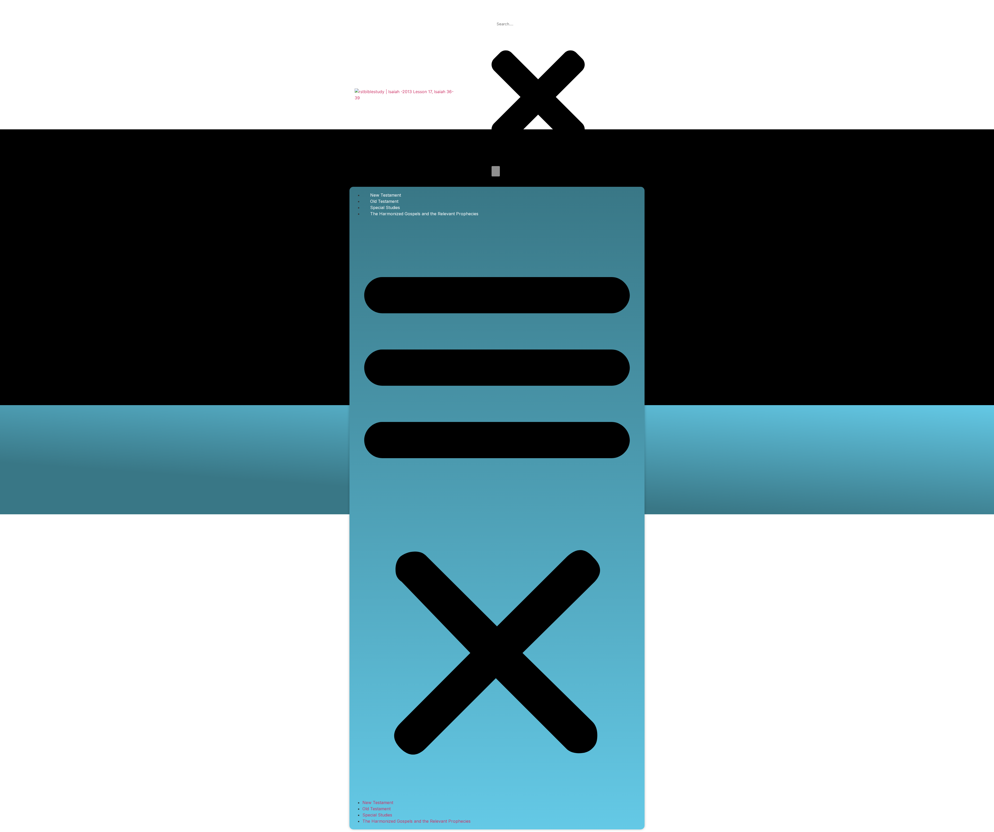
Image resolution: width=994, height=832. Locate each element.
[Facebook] (599, 93)
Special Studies (385, 207)
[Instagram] (631, 93)
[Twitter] (615, 93)
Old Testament (384, 201)
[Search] (496, 171)
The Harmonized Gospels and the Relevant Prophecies (424, 213)
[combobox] (538, 24)
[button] (497, 508)
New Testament (385, 195)
